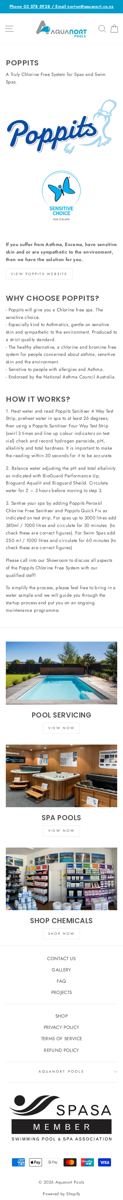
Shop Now (61, 933)
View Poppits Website (39, 273)
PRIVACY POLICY (62, 1027)
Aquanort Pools (61, 1071)
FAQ (61, 981)
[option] (61, 6)
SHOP (61, 1015)
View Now (61, 728)
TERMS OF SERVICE (61, 1038)
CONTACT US (61, 958)
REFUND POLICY (61, 1050)
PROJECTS (61, 992)
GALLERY (61, 969)
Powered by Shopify (61, 1194)
